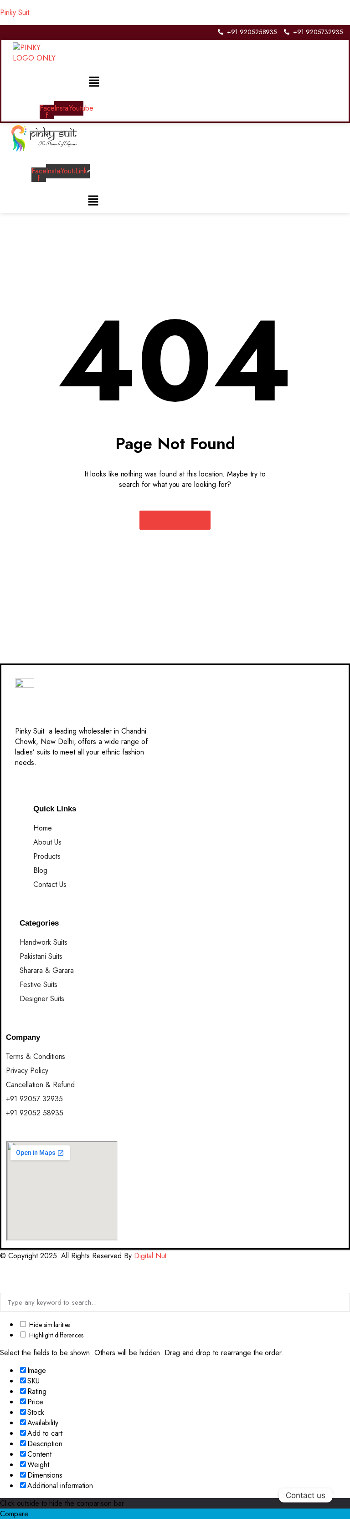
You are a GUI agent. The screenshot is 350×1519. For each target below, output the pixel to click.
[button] (94, 82)
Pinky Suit (14, 12)
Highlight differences (55, 1335)
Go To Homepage (175, 520)
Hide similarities (48, 1324)
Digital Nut (150, 1256)
